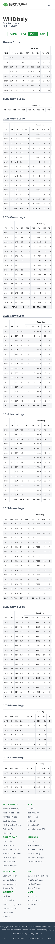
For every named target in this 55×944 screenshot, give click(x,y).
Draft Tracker (9, 845)
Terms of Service (36, 938)
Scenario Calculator (12, 853)
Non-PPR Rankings (36, 849)
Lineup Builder (34, 888)
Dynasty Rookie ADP (36, 829)
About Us (32, 904)
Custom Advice (10, 888)
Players (6, 916)
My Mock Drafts (10, 817)
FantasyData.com (35, 934)
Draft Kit (6, 896)
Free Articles (8, 900)
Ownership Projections (38, 876)
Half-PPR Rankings (35, 845)
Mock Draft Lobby (11, 808)
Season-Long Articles (12, 904)
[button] (48, 5)
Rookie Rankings (35, 861)
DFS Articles (8, 912)
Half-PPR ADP (33, 813)
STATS (32, 34)
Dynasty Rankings (36, 857)
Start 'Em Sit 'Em (10, 876)
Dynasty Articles (10, 908)
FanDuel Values (34, 884)
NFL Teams (32, 896)
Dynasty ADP (33, 825)
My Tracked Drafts (11, 849)
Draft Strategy (9, 857)
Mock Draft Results (11, 813)
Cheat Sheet (8, 841)
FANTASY (13, 34)
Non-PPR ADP (33, 817)
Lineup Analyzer (10, 884)
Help (29, 908)
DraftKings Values (35, 880)
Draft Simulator (10, 821)
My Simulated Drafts (12, 825)
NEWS (23, 34)
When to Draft (9, 861)
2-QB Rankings (34, 853)
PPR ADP (31, 808)
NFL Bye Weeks (34, 900)
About (6, 938)
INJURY (42, 34)
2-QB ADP (32, 821)
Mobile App (8, 833)
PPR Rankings (33, 841)
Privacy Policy (18, 938)
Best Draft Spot (10, 865)
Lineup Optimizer (10, 880)
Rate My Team (9, 829)
